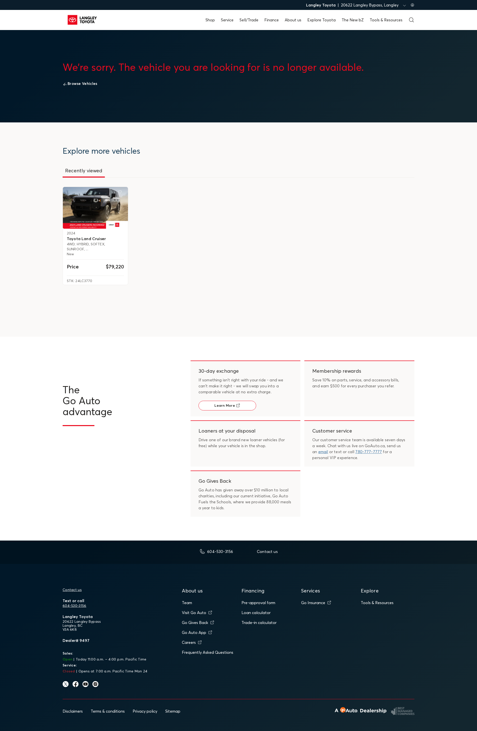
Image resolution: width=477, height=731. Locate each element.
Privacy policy (145, 711)
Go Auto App (194, 632)
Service (227, 19)
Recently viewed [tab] (83, 170)
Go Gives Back (195, 622)
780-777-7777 (368, 451)
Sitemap (172, 711)
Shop (210, 19)
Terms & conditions (108, 711)
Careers (189, 642)
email (323, 451)
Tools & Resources (386, 19)
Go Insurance (313, 602)
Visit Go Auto (194, 612)
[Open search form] (411, 20)
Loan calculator (256, 612)
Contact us (72, 589)
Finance (271, 19)
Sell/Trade (248, 19)
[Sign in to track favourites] (121, 193)
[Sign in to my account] (412, 5)
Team (187, 602)
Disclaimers (73, 711)
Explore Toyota (321, 19)
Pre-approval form (258, 602)
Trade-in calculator (259, 622)
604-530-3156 (74, 605)
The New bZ (353, 19)
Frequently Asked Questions (207, 652)
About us (293, 19)
